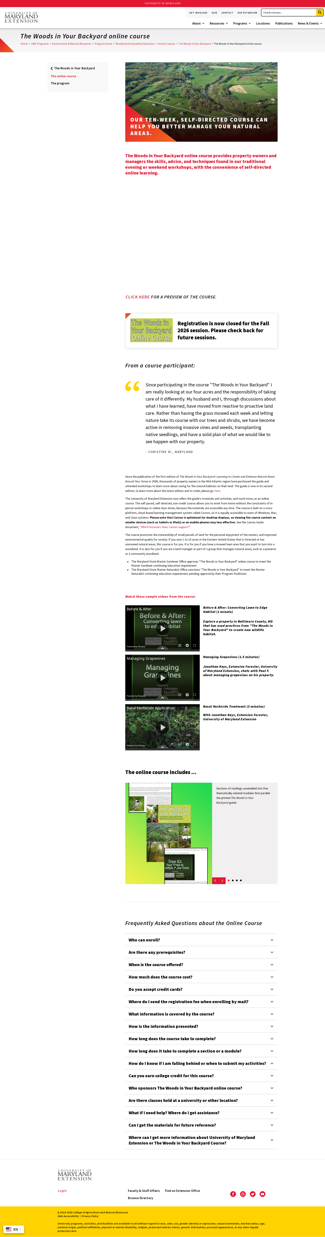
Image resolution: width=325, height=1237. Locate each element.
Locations (263, 23)
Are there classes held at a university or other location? (183, 1100)
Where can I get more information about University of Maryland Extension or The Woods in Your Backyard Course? (192, 1140)
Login (62, 1191)
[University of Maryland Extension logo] (21, 17)
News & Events (308, 23)
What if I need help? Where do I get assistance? (174, 1112)
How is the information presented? (163, 1026)
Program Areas (103, 43)
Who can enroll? (144, 940)
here (217, 491)
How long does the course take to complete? (172, 1038)
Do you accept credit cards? (155, 989)
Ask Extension (247, 12)
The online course (63, 76)
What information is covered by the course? (171, 1014)
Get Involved (198, 12)
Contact (227, 12)
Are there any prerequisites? (157, 952)
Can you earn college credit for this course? (171, 1075)
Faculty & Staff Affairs (144, 1191)
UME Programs (40, 43)
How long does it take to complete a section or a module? (185, 1051)
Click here (138, 297)
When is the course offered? (156, 964)
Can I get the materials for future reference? (172, 1125)
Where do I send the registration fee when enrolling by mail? (188, 1001)
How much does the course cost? (160, 977)
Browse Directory (140, 1198)
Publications (284, 23)
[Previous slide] (215, 880)
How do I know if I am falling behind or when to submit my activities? (197, 1063)
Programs (240, 23)
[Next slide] (222, 880)
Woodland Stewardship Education (135, 43)
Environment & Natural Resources (71, 43)
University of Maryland (162, 3)
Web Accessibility (68, 1216)
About (196, 23)
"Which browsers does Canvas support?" (165, 527)
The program (60, 83)
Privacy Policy (90, 1216)
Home (24, 43)
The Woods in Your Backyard (195, 43)
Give (214, 12)
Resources (217, 23)
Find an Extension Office (182, 1191)
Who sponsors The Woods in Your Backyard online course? (185, 1088)
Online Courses (166, 43)
